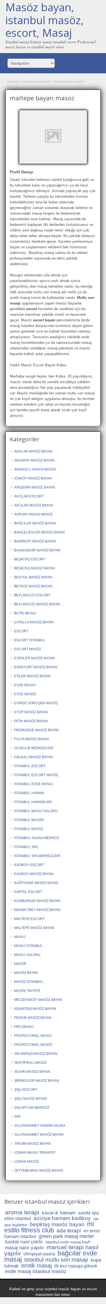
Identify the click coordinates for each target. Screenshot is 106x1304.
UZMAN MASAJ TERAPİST (35, 1153)
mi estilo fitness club (49, 1227)
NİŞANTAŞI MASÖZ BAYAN (35, 1009)
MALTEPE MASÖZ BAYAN (34, 928)
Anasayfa (13, 81)
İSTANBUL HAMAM (29, 793)
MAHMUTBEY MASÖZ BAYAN (37, 910)
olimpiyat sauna (39, 1253)
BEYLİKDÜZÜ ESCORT (32, 595)
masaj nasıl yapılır (24, 1247)
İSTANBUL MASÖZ (28, 829)
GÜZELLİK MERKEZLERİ (33, 748)
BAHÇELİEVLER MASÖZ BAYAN (39, 532)
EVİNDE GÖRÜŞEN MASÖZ (36, 703)
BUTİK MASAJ (25, 613)
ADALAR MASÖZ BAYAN (33, 451)
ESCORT (21, 631)
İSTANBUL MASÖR (29, 820)
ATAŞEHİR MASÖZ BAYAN (34, 487)
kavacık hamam (58, 1213)
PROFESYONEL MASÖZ (33, 1045)
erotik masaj (36, 1265)
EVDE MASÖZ (25, 694)
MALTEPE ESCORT (29, 919)
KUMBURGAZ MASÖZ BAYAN (37, 901)
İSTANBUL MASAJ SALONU (36, 811)
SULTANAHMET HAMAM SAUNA (39, 1126)
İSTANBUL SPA (26, 847)
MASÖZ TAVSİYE (27, 991)
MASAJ (19, 937)
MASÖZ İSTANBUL (28, 982)
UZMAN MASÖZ (26, 1162)
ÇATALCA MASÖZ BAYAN (34, 622)
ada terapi (69, 1230)
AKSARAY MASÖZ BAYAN (34, 460)
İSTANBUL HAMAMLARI (33, 802)
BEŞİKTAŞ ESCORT (29, 559)
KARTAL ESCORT (28, 892)
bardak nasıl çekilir (24, 1241)
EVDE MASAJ (25, 685)
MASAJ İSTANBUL (28, 946)
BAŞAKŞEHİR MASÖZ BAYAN (37, 550)
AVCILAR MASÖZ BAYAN (33, 505)
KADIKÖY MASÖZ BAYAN (34, 874)
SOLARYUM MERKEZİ (31, 1108)
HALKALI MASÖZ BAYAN (33, 757)
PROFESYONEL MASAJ (33, 1036)
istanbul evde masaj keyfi (67, 1242)
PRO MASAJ (24, 1027)
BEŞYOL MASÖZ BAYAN (33, 577)
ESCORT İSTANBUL (30, 640)
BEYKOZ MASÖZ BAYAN (33, 586)
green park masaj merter (66, 1236)
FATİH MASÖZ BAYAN (31, 721)
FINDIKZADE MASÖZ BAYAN (36, 730)
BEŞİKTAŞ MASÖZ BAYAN (34, 568)
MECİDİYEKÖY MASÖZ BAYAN (38, 1000)
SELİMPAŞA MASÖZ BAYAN (35, 1054)
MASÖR (20, 964)
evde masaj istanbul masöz (35, 1271)
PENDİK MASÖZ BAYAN (32, 1018)
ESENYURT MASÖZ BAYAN (35, 667)
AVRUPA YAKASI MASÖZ (33, 514)
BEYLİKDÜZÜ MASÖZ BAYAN (37, 604)
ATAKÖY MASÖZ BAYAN (33, 478)
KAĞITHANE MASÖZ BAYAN (36, 883)
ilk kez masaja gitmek (75, 1266)
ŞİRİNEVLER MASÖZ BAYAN (36, 1081)
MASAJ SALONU (27, 955)
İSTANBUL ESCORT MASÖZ (36, 775)
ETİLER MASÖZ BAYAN (32, 676)
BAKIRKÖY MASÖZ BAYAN (35, 541)
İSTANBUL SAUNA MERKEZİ (36, 838)
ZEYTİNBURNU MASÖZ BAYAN (38, 1171)
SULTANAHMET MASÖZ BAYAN (39, 1135)
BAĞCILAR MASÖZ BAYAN (35, 523)
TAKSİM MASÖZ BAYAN (32, 1144)
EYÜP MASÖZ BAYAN (31, 712)
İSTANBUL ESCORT (30, 766)
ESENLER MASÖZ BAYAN (34, 658)
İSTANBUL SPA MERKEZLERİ (37, 856)
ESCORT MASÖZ (27, 649)
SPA (17, 1117)
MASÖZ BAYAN (26, 973)
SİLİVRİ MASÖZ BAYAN (32, 1072)
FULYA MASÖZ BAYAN (31, 739)
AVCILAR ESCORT (29, 496)
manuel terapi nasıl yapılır (51, 1250)
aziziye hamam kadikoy (62, 1218)
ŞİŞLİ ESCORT (25, 1090)
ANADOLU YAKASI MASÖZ (35, 469)
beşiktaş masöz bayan (57, 1224)
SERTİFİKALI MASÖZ (30, 1063)
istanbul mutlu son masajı (56, 1260)
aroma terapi (22, 1212)
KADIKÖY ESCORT (29, 865)
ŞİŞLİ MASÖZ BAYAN (30, 1099)
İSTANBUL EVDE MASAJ (33, 784)
